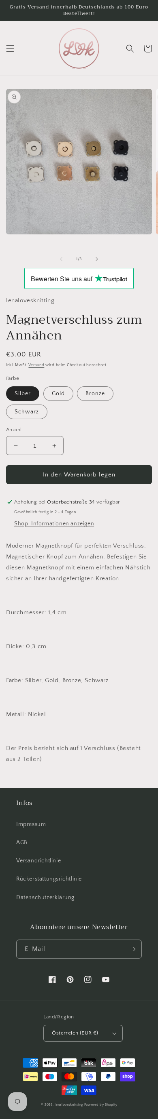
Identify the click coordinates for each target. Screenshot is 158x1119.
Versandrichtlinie (38, 861)
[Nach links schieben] (61, 259)
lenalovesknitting (69, 1104)
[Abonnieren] (132, 949)
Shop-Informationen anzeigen (54, 524)
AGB (22, 842)
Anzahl (13, 429)
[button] (10, 48)
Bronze (95, 393)
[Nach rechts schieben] (97, 259)
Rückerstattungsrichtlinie (49, 879)
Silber (23, 393)
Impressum (31, 824)
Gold (58, 393)
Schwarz (27, 412)
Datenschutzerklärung (45, 897)
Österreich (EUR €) (75, 1033)
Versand (36, 365)
